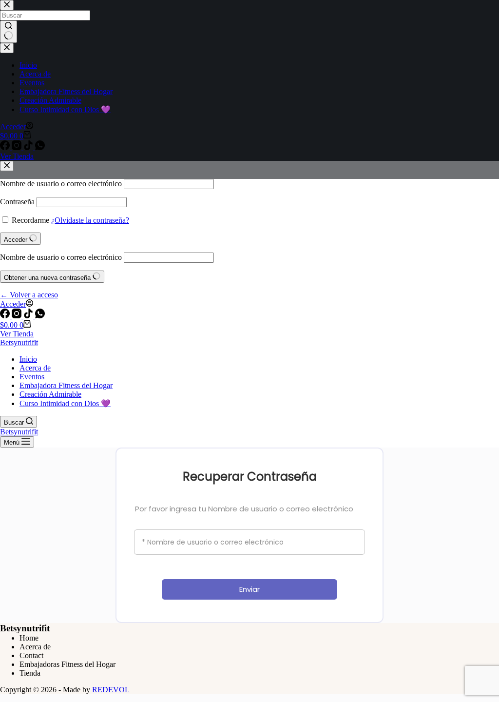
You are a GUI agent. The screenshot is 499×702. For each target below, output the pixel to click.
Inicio (28, 359)
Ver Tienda (17, 334)
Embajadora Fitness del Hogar (66, 385)
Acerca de (35, 368)
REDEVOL (111, 689)
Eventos (31, 376)
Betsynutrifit (19, 342)
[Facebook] (6, 316)
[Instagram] (17, 316)
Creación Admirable (50, 394)
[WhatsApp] (40, 316)
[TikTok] (29, 316)
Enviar (249, 589)
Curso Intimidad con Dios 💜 (65, 403)
